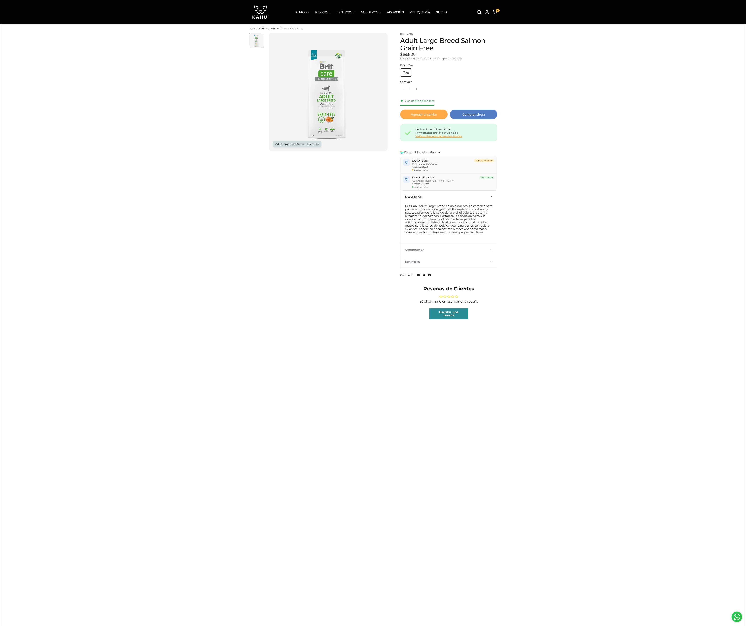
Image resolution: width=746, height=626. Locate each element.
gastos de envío (414, 58)
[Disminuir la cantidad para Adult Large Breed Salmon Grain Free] (403, 89)
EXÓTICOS (344, 12)
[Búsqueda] (479, 12)
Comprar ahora (473, 114)
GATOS (301, 12)
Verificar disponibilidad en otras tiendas (438, 136)
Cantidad (406, 81)
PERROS (321, 12)
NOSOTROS (369, 12)
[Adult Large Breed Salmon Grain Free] (382, 38)
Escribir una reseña (449, 313)
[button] (448, 197)
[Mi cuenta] (487, 12)
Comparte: (407, 275)
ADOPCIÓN (395, 12)
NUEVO (441, 12)
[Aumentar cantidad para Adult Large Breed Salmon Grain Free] (416, 89)
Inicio (252, 28)
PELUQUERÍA (420, 12)
